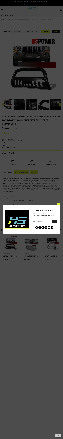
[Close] (58, 204)
